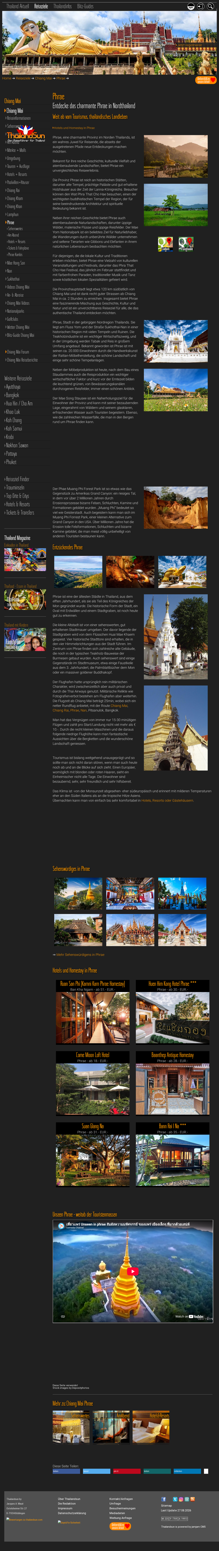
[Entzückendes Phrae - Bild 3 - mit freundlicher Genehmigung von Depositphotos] (182, 588)
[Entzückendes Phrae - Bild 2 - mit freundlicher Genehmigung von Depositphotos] (130, 588)
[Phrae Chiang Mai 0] (176, 361)
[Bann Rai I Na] (172, 1160)
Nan (84, 710)
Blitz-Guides (85, 6)
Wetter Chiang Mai (18, 327)
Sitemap (166, 1505)
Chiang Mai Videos (18, 303)
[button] (66, 1471)
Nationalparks (15, 311)
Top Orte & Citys (17, 495)
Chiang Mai (43, 78)
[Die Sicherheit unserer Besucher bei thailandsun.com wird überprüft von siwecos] (69, 1522)
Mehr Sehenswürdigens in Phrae (80, 955)
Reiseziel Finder (17, 479)
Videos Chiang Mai (18, 287)
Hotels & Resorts (18, 504)
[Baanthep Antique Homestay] (172, 1089)
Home (6, 78)
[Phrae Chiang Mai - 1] (176, 176)
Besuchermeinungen (123, 1508)
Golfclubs (12, 319)
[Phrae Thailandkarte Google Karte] (165, 250)
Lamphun (12, 214)
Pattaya (11, 453)
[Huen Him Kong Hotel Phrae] (172, 1017)
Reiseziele (41, 6)
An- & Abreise (15, 295)
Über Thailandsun (69, 1499)
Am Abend (13, 235)
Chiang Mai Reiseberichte (22, 360)
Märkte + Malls (16, 150)
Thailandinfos (62, 6)
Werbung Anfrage (121, 1518)
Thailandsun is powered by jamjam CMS (183, 1526)
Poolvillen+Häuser (18, 182)
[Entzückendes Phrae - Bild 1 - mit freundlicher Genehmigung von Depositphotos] (78, 588)
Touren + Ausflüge (18, 166)
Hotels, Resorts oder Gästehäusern (167, 800)
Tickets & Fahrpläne (18, 248)
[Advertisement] (176, 282)
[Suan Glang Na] (93, 1160)
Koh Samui (14, 428)
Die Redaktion (67, 1503)
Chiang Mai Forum (18, 352)
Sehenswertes (15, 228)
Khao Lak (13, 411)
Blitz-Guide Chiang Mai (20, 335)
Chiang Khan (14, 206)
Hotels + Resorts (17, 174)
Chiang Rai (61, 710)
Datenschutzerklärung (72, 1513)
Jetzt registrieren (189, 45)
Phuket (11, 462)
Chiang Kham (15, 198)
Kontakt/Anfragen (121, 1499)
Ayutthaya (13, 386)
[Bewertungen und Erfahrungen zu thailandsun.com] (24, 1519)
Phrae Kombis (15, 254)
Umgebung (13, 158)
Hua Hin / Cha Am (19, 403)
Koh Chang (14, 420)
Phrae (60, 78)
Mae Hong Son (16, 263)
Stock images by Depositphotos (71, 1387)
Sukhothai (13, 279)
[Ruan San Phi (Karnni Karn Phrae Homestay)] (93, 1017)
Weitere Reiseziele (18, 378)
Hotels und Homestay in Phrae (74, 128)
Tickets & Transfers (20, 512)
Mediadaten (117, 1513)
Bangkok (12, 395)
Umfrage (115, 1503)
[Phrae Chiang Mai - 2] (176, 225)
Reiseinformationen (19, 118)
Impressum (65, 1508)
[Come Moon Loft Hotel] (93, 1089)
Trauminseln (15, 487)
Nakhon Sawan (17, 445)
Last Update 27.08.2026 (176, 1510)
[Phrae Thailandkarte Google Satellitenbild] (186, 250)
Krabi (10, 436)
